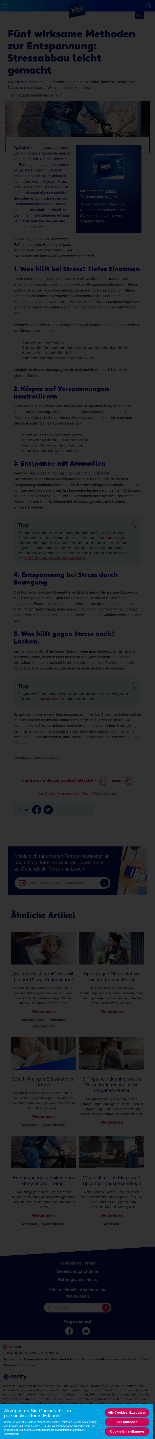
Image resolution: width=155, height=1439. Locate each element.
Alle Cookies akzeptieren (127, 1412)
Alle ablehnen (127, 1422)
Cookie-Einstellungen (127, 1431)
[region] (76, 1421)
